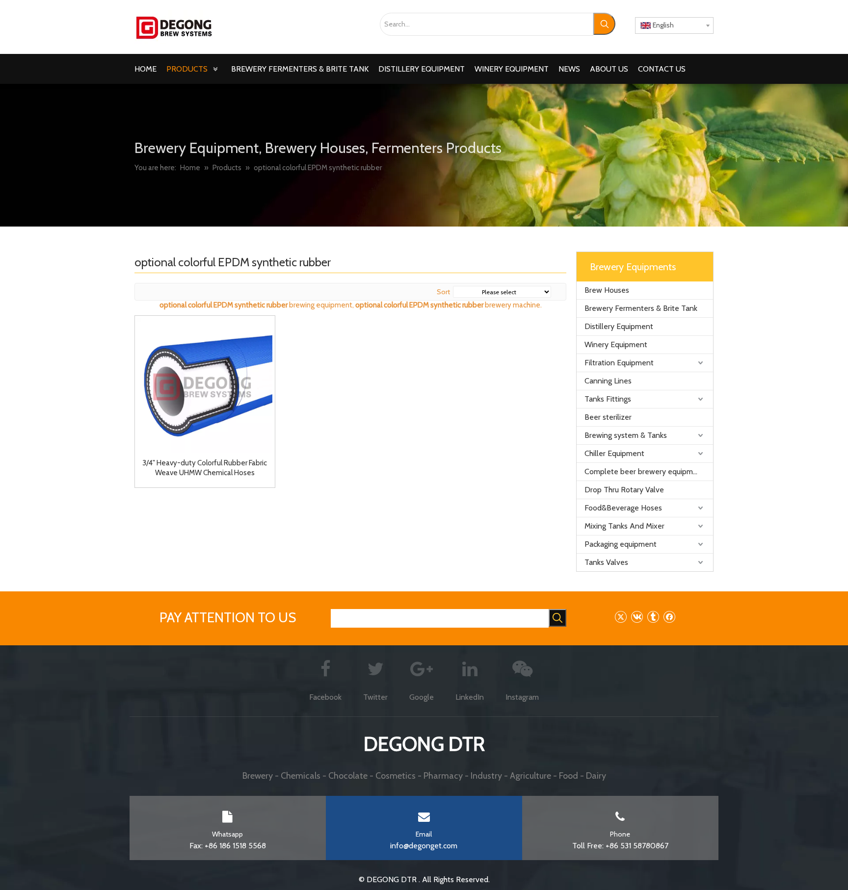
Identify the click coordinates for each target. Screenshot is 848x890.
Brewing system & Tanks (625, 435)
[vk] (637, 616)
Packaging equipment (620, 544)
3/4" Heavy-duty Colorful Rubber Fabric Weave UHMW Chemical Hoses (204, 467)
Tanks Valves (606, 562)
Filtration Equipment (619, 362)
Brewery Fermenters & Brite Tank (640, 308)
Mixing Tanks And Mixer (624, 526)
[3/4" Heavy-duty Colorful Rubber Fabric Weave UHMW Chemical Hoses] (204, 385)
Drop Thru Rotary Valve (624, 489)
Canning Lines (608, 380)
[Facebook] (669, 616)
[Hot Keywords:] (604, 24)
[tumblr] (653, 616)
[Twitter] (620, 616)
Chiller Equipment (614, 453)
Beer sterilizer (608, 417)
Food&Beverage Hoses (623, 507)
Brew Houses (606, 290)
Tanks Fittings (607, 399)
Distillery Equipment (618, 326)
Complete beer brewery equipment (644, 471)
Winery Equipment (615, 344)
